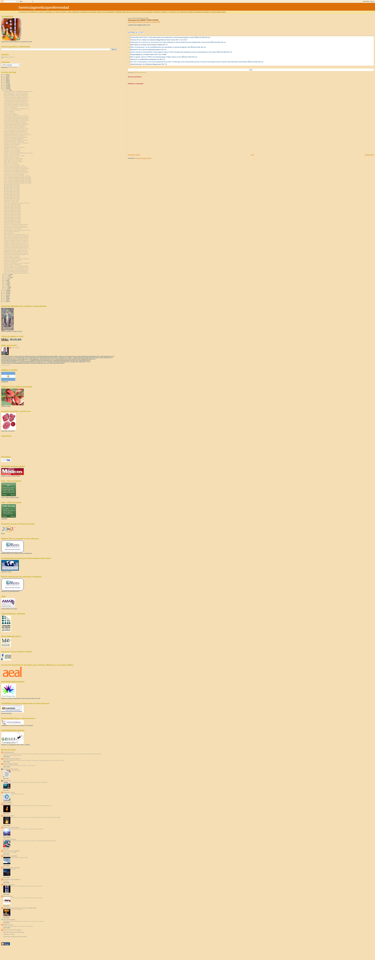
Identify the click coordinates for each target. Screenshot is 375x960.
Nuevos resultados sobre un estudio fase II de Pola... (16, 267)
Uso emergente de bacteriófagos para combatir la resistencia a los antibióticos (29, 782)
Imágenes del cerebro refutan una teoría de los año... (16, 244)
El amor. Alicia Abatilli (15, 770)
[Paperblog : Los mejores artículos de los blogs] (6, 461)
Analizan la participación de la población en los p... (15, 131)
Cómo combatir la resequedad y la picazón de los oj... (16, 104)
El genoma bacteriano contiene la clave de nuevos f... (16, 133)
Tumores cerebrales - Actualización (12, 110)
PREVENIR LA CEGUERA (10, 856)
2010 (4, 299)
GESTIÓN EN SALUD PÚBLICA (11, 759)
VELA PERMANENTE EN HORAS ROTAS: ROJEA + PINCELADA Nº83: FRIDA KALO (31, 805)
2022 (4, 80)
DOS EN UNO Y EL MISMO (10, 852)
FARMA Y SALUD (8, 924)
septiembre (7, 277)
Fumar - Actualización (9, 111)
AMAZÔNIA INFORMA (9, 919)
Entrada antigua (369, 154)
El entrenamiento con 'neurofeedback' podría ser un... (16, 234)
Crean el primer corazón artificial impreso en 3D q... (16, 173)
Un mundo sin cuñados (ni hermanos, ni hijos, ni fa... (16, 243)
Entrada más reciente (134, 154)
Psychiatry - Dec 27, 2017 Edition (12, 151)
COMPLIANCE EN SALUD (17, 794)
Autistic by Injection (8, 884)
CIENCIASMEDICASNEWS (10, 764)
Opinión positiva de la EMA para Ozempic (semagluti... (16, 120)
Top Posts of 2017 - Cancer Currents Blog (14, 174)
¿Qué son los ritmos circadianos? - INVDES (14, 165)
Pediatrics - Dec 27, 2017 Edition (11, 154)
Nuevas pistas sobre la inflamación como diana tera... (16, 236)
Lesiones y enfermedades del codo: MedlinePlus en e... (17, 108)
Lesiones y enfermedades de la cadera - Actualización (16, 263)
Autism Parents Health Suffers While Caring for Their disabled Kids (26, 886)
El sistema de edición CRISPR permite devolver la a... (16, 247)
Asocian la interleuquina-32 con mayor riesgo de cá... (16, 240)
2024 (4, 77)
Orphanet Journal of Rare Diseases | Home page (15, 95)
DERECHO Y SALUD (9, 792)
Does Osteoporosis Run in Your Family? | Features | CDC (144, 22)
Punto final (5, 881)
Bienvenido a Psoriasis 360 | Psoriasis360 (15, 936)
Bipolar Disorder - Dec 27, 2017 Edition (13, 161)
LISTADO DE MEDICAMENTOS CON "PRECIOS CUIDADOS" (18, 926)
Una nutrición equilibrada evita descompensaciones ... (16, 271)
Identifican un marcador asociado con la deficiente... (16, 241)
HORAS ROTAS (7, 804)
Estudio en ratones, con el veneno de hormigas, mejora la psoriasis (27, 897)
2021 (4, 82)
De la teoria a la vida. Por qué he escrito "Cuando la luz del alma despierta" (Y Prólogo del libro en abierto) (36, 817)
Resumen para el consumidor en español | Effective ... (16, 224)
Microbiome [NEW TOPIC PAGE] (11, 184)
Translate (14, 67)
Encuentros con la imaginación (11, 879)
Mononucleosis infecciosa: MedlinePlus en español (16, 140)
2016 (4, 290)
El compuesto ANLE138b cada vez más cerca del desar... (17, 134)
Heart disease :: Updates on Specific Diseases (15, 226)
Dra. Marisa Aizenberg (9, 839)
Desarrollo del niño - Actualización (12, 257)
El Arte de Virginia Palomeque (11, 867)
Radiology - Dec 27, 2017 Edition (11, 148)
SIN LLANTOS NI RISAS (17, 909)
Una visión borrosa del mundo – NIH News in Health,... (17, 105)
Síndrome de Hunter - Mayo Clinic (12, 256)
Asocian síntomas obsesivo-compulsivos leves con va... (17, 248)
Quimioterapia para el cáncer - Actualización (14, 147)
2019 (4, 85)
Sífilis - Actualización (8, 233)
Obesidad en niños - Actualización (12, 144)
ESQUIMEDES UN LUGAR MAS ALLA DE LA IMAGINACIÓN (19, 908)
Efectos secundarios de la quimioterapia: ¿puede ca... (16, 253)
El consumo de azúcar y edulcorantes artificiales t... (16, 123)
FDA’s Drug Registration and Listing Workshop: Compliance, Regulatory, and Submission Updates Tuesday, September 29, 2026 (33, 760)
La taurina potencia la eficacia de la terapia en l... (15, 125)
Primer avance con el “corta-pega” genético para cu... (16, 171)
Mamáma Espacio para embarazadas (13, 932)
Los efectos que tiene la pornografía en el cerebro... (16, 167)
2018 (4, 87)
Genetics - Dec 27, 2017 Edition (11, 157)
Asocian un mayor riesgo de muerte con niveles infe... (16, 237)
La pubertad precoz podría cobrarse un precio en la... (16, 100)
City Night (13, 869)
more (250, 69)
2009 (4, 301)
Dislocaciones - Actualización (11, 261)
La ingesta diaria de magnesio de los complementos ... (16, 124)
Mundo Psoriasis (8, 896)
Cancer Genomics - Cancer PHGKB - (13, 228)
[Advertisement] (142, 140)
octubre (6, 276)
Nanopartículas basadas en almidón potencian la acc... (17, 97)
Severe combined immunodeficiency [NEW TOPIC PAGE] (17, 177)
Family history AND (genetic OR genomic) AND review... (17, 203)
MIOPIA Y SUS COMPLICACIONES (19, 857)
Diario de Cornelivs (8, 815)
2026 (4, 74)
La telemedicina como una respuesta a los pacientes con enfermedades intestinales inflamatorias (34, 840)
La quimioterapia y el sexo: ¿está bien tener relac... (16, 250)
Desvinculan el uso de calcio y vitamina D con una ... (16, 238)
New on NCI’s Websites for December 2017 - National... (17, 175)
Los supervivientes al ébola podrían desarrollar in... (16, 98)
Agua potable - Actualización (10, 145)
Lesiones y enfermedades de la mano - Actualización (16, 258)
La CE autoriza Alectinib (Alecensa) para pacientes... (16, 118)
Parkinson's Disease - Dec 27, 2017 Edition (14, 155)
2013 (4, 295)
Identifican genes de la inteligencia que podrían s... (16, 170)
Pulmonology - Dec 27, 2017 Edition (12, 150)
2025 (4, 76)
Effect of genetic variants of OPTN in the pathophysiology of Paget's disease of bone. (156, 57)
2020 (4, 84)
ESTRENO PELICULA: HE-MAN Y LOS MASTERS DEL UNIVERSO (27, 829)
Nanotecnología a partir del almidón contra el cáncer (16, 128)
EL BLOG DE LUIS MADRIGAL (11, 851)
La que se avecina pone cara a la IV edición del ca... (16, 130)
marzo (6, 286)
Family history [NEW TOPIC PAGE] (12, 204)
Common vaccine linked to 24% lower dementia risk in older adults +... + (20, 765)
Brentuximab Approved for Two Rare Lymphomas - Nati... (17, 230)
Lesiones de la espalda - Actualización (13, 260)
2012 (4, 296)
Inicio (252, 154)
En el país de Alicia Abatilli (10, 769)
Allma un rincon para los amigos (12, 930)
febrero (6, 287)
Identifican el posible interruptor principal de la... (15, 135)
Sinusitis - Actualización (9, 113)
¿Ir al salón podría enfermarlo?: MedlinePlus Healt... (16, 101)
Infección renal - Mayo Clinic (10, 107)
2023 (4, 79)
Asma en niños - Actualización (11, 114)
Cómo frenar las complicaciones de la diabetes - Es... (16, 254)
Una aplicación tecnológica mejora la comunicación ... (16, 115)
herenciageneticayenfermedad (44, 7)
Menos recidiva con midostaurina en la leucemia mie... (16, 273)
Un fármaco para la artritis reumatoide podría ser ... (16, 137)
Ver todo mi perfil (5, 365)
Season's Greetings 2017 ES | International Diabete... (16, 266)
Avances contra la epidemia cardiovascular (14, 138)
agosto (6, 278)
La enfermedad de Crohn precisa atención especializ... (17, 117)
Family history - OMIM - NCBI (11, 201)
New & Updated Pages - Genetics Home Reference (16, 93)
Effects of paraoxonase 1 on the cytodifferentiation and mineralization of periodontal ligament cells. (160, 47)
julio (5, 280)
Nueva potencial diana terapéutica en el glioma (15, 121)
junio (5, 281)
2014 (4, 293)
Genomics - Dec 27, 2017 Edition (12, 164)
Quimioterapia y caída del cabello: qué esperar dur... (16, 251)
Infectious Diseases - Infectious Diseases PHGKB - (16, 227)
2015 (4, 292)
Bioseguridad (7, 780)
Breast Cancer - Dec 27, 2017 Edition (13, 160)
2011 (4, 298)
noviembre (6, 274)
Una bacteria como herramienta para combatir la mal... (17, 168)
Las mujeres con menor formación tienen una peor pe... (17, 246)
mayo (5, 283)
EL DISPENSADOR (8, 752)
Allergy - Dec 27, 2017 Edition (11, 163)
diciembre (6, 90)
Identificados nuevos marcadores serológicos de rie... (16, 268)
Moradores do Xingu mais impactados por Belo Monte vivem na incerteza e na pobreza (23, 921)
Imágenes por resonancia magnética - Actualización (16, 143)
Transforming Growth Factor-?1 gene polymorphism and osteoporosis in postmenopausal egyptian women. (162, 37)
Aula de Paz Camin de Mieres (11, 827)
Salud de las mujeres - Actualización (12, 264)
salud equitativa (15, 347)
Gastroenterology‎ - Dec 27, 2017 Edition (13, 158)
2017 (4, 88)
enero (5, 289)
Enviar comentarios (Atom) (143, 158)
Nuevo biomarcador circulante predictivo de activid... (16, 270)
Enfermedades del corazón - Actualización (14, 141)
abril (5, 284)
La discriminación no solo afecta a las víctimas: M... (16, 103)
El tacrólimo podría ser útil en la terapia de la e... (15, 127)
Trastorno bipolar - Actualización (11, 231)
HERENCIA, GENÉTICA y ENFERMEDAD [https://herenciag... (18, 91)
